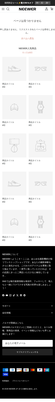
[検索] (9, 9)
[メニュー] (3, 9)
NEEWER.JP (13, 389)
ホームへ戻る (27, 38)
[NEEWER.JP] (27, 9)
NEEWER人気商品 (27, 48)
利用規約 (5, 381)
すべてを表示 (27, 52)
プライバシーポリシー (20, 381)
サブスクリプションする (27, 352)
